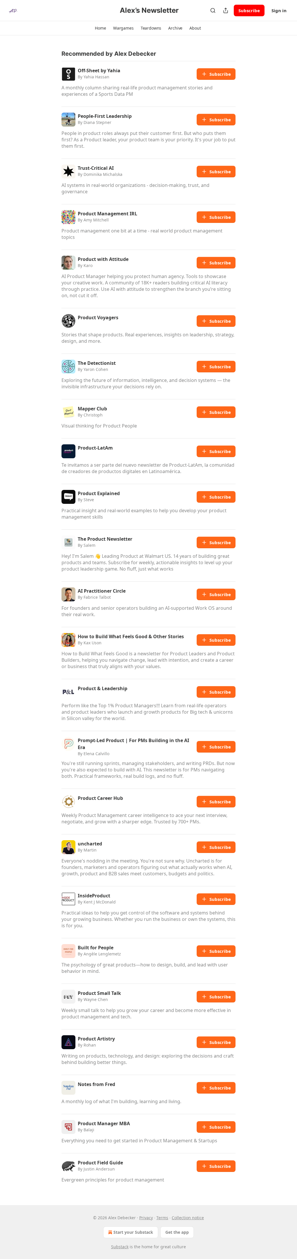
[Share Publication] (225, 10)
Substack (119, 1246)
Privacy (146, 1217)
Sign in (279, 10)
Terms (162, 1217)
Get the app (177, 1232)
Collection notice (188, 1217)
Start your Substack (133, 1232)
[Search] (213, 10)
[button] (100, 28)
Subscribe (249, 10)
